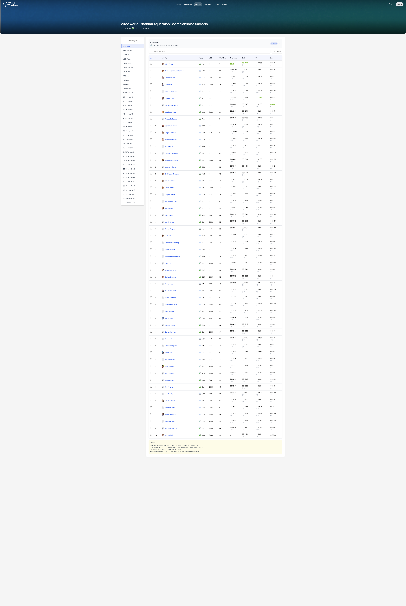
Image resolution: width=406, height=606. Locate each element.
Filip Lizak (168, 263)
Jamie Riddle (169, 435)
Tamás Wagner (170, 229)
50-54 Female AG (129, 182)
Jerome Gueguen (170, 201)
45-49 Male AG (128, 118)
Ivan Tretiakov (169, 380)
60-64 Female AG (129, 190)
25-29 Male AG (128, 101)
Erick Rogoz (169, 215)
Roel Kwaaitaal (170, 249)
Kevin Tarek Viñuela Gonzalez (174, 71)
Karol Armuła (169, 311)
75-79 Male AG (128, 144)
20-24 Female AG (129, 156)
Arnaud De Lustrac (171, 119)
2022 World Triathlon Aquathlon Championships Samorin (164, 24)
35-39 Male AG (128, 110)
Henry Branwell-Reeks (172, 256)
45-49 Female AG (129, 177)
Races (399, 4)
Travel (217, 4)
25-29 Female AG (129, 160)
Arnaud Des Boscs (171, 91)
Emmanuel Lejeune (171, 105)
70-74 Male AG (128, 139)
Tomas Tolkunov (170, 298)
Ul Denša (168, 236)
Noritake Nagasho (171, 346)
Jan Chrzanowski (170, 291)
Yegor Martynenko (171, 140)
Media (224, 4)
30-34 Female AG (129, 165)
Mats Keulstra (169, 373)
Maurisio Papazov (171, 428)
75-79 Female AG (129, 203)
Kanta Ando (169, 284)
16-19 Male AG (128, 93)
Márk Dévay (169, 64)
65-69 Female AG (129, 194)
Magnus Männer (170, 167)
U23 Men (126, 55)
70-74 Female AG (128, 199)
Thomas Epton (170, 325)
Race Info (207, 4)
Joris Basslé (169, 208)
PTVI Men (126, 84)
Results (198, 4)
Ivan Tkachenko (170, 394)
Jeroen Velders (170, 359)
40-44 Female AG (129, 173)
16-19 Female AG (128, 152)
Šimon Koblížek (170, 181)
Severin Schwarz (170, 332)
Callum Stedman (170, 277)
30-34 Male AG (128, 105)
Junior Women (128, 67)
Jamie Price (169, 146)
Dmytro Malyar (170, 195)
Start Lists (188, 4)
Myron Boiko (169, 318)
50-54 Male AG (128, 122)
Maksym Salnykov (171, 304)
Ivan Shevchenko (170, 414)
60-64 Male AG (128, 131)
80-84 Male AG (128, 148)
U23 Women (127, 59)
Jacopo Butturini (170, 270)
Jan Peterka (169, 387)
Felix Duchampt (170, 98)
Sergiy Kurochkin (170, 133)
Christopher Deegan (172, 174)
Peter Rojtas (169, 188)
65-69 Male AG (128, 135)
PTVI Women (127, 89)
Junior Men (126, 63)
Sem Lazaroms (170, 408)
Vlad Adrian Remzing (172, 243)
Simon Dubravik (170, 401)
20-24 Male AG (128, 97)
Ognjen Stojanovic (171, 126)
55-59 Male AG (128, 127)
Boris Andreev (169, 366)
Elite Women (127, 50)
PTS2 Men (126, 72)
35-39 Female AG (129, 169)
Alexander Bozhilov (171, 160)
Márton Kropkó (170, 78)
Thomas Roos (169, 339)
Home (178, 4)
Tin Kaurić (168, 353)
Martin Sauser (169, 222)
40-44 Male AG (128, 114)
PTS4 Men (126, 76)
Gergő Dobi (168, 85)
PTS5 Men (126, 80)
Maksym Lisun (169, 421)
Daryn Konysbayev (171, 153)
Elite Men (126, 46)
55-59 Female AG (129, 186)
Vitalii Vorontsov (170, 112)
